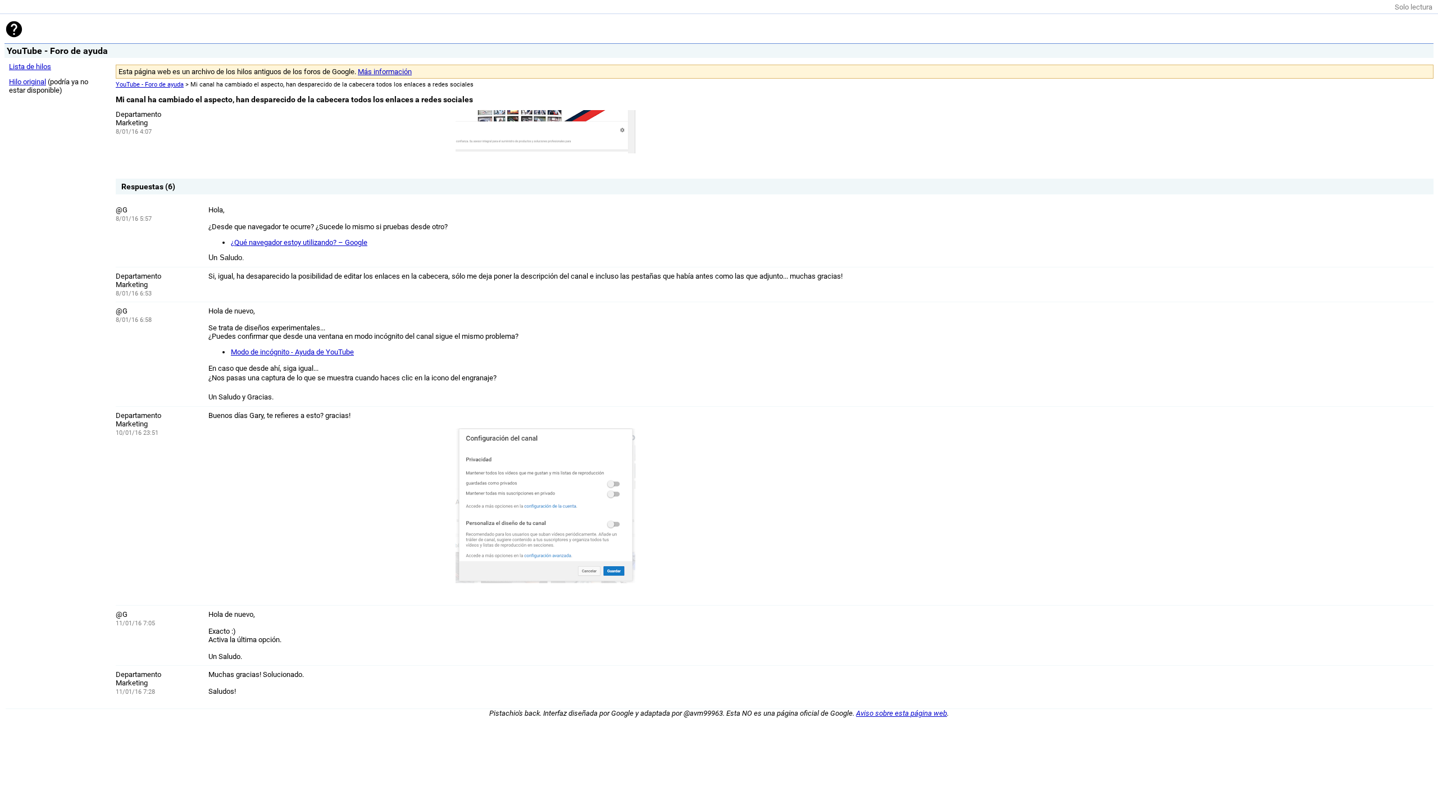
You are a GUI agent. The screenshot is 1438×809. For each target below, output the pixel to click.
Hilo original (27, 82)
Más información (385, 71)
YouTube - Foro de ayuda (150, 84)
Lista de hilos (30, 66)
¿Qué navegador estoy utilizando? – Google (299, 242)
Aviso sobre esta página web (901, 713)
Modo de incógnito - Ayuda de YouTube (292, 352)
